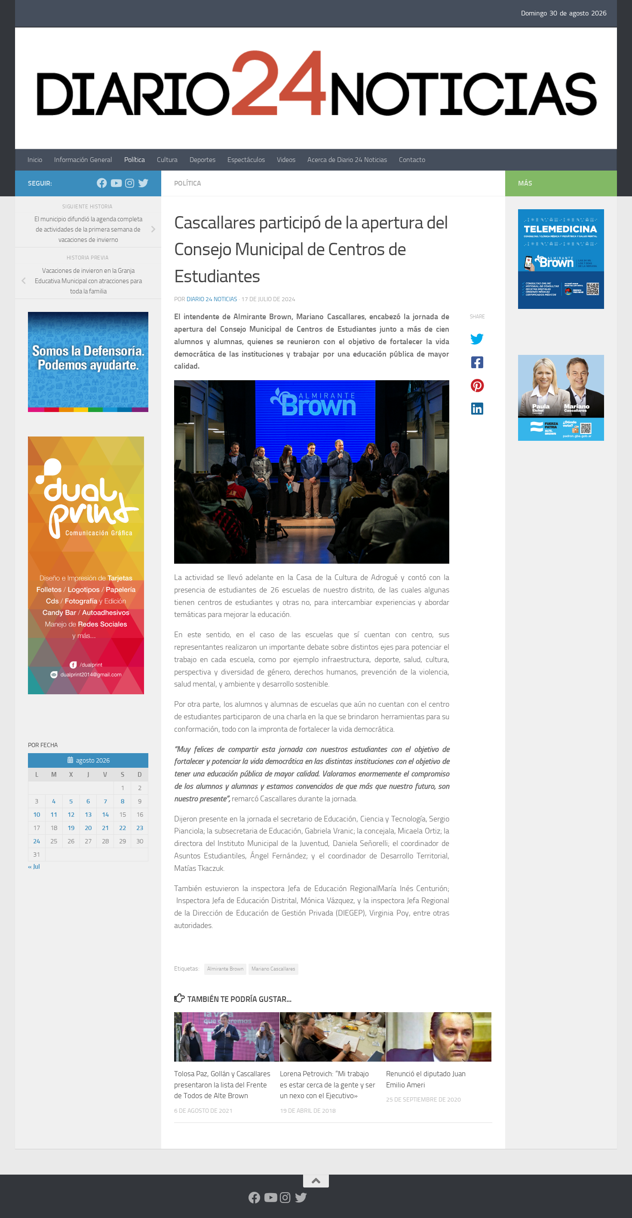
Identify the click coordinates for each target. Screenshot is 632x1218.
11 (53, 814)
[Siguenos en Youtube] (115, 183)
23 (139, 828)
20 (88, 828)
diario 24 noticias (212, 299)
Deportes (202, 160)
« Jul (34, 866)
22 (122, 828)
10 (36, 814)
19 (70, 828)
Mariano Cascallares (273, 969)
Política (134, 160)
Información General (83, 160)
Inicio (35, 160)
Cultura (167, 160)
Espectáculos (246, 160)
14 (105, 814)
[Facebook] (102, 183)
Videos (286, 160)
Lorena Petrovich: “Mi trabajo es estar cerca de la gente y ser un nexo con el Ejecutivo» (327, 1084)
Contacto (412, 160)
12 (70, 814)
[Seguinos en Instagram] (129, 183)
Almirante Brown (225, 969)
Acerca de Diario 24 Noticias (347, 160)
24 (36, 841)
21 (105, 828)
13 (88, 814)
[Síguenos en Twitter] (143, 183)
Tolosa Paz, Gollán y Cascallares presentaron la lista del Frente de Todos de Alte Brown (222, 1084)
